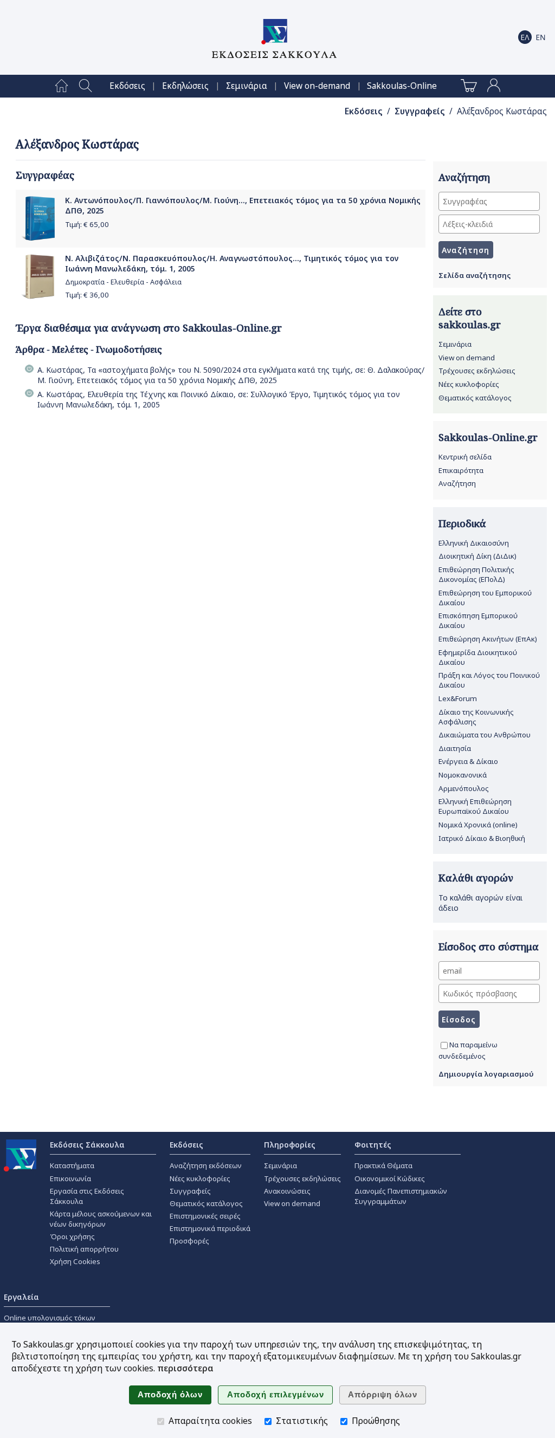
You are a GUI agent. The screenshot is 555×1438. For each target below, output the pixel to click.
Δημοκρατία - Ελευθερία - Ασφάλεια (123, 282)
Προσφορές (189, 1241)
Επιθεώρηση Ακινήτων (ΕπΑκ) (487, 639)
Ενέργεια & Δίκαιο (468, 761)
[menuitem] (61, 86)
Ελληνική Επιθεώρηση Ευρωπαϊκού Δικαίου (475, 806)
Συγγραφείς (420, 111)
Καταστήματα (72, 1165)
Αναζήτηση (457, 483)
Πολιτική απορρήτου (84, 1249)
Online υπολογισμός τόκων (49, 1318)
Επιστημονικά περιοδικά (210, 1228)
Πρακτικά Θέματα (383, 1165)
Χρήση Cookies (75, 1261)
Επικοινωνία (70, 1178)
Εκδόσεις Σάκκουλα (87, 1144)
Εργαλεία (21, 1297)
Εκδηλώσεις (185, 86)
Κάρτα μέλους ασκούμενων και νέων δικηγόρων (101, 1219)
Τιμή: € (87, 224)
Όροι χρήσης (72, 1236)
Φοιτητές (372, 1144)
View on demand (466, 357)
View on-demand (317, 86)
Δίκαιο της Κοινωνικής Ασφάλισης (476, 717)
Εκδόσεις (127, 86)
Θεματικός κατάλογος (475, 398)
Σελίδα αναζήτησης (474, 275)
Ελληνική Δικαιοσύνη (473, 543)
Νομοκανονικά (462, 775)
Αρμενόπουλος (463, 788)
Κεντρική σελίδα (465, 457)
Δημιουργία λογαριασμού (486, 1074)
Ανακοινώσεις (287, 1191)
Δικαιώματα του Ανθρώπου (484, 735)
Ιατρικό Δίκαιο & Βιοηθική (481, 838)
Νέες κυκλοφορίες (468, 384)
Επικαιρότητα (460, 470)
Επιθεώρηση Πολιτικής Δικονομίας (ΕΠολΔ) (476, 574)
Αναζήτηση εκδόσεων (206, 1165)
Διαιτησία (454, 748)
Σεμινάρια (246, 86)
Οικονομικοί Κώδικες (389, 1178)
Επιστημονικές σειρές (205, 1216)
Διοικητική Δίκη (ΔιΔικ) (477, 556)
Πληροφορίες (289, 1144)
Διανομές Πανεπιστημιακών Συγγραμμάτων (400, 1196)
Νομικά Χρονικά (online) (478, 825)
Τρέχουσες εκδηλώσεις (476, 370)
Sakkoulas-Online (402, 86)
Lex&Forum (457, 698)
